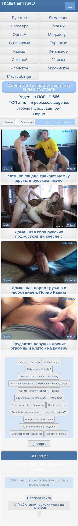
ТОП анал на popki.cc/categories (39, 102)
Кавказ (19, 51)
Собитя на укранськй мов (32, 390)
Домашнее (59, 17)
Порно (39, 113)
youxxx (39, 469)
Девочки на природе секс (25, 412)
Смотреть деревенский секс (27, 433)
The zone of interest (56, 433)
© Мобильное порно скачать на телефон (39, 506)
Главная (8, 122)
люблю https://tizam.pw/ (39, 108)
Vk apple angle (51, 362)
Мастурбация (19, 76)
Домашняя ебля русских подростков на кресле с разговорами (39, 236)
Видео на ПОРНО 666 (39, 96)
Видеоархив (27, 122)
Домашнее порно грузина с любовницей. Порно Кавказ (39, 290)
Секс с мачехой (20, 405)
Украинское (58, 68)
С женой (19, 59)
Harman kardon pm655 (54, 412)
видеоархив (39, 443)
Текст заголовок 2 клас (22, 383)
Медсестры (58, 34)
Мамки (58, 25)
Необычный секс (57, 405)
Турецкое (58, 42)
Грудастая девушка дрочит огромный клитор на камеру (39, 346)
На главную (39, 455)
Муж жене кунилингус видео (53, 383)
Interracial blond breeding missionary (39, 376)
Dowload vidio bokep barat (39, 419)
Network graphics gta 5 (39, 369)
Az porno (35, 362)
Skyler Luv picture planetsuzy (31, 397)
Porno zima (56, 397)
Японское (19, 68)
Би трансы (38, 405)
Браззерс (19, 25)
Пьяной (55, 390)
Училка (58, 59)
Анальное (58, 51)
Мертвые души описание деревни (39, 426)
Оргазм (19, 34)
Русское (19, 17)
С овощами (19, 42)
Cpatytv (22, 362)
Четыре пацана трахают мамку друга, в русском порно (39, 178)
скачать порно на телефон (39, 464)
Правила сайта (39, 497)
